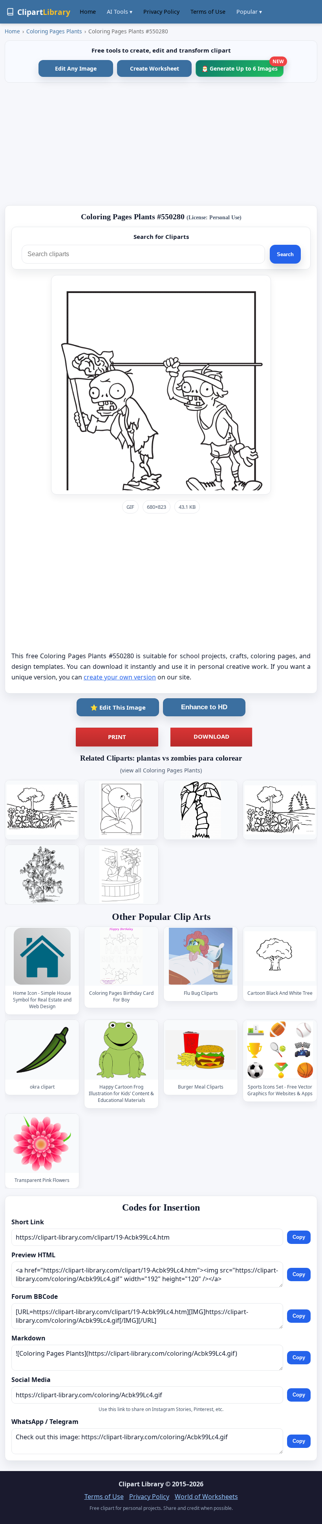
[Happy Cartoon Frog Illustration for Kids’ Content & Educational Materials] (121, 1049)
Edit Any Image (76, 68)
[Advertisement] (161, 144)
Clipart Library (141, 1484)
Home (88, 11)
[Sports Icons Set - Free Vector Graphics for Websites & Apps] (280, 1049)
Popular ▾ (249, 11)
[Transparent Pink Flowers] (42, 1143)
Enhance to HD (204, 707)
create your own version (120, 677)
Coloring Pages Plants (54, 31)
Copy (299, 1237)
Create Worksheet (154, 68)
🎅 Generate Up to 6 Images (242, 66)
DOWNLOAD (211, 736)
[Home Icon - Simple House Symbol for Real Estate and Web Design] (42, 956)
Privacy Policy (161, 11)
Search (285, 254)
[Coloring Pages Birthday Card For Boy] (121, 956)
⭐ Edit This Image (118, 707)
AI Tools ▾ (119, 11)
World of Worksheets (206, 1496)
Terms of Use (207, 11)
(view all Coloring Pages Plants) (161, 770)
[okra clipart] (42, 1049)
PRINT (117, 737)
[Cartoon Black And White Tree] (280, 956)
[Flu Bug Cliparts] (200, 956)
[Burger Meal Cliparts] (200, 1049)
